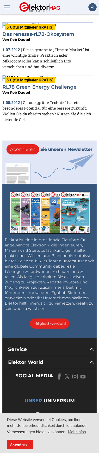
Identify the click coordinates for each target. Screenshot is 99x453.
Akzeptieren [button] (20, 444)
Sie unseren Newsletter (51, 149)
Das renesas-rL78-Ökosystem (38, 34)
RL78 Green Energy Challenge (39, 87)
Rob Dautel (20, 39)
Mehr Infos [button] (77, 432)
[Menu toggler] (6, 7)
